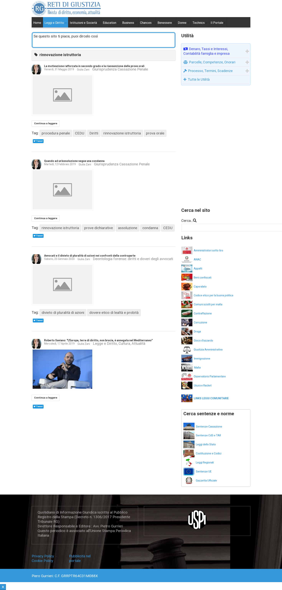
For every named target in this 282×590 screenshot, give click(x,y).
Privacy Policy (44, 556)
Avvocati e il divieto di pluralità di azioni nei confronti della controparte (89, 256)
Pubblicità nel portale (80, 558)
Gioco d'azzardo (203, 341)
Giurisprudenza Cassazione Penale (120, 69)
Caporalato (200, 287)
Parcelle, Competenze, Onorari (212, 62)
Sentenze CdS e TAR (208, 435)
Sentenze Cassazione (209, 427)
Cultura (124, 343)
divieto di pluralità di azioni (63, 312)
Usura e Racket (203, 386)
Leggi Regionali (205, 463)
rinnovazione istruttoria (122, 133)
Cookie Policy (42, 561)
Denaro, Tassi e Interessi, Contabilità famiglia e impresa (206, 51)
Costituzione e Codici (208, 454)
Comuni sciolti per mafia (208, 304)
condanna (150, 228)
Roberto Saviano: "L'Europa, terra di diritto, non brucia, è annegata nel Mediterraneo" (98, 340)
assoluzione (127, 228)
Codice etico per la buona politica (213, 295)
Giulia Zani (83, 69)
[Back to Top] (3, 587)
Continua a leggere (45, 123)
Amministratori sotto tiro (208, 251)
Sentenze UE (204, 472)
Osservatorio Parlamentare (210, 377)
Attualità (138, 343)
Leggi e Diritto (55, 23)
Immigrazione (202, 359)
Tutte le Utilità (199, 79)
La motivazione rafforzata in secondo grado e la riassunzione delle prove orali (94, 66)
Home (37, 23)
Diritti (93, 133)
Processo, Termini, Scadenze (210, 71)
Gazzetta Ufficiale (206, 481)
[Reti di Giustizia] (66, 8)
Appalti (198, 269)
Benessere (165, 23)
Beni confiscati (202, 278)
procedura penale (56, 133)
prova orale (155, 133)
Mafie (197, 368)
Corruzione (200, 323)
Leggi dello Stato (206, 444)
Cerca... (187, 220)
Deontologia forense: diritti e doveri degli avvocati (133, 259)
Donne (182, 23)
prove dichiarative (98, 228)
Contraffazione (203, 314)
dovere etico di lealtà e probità (114, 312)
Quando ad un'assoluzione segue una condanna (74, 161)
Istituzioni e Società (84, 23)
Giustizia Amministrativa (208, 350)
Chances (146, 23)
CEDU (79, 133)
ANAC (197, 260)
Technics (198, 23)
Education (110, 23)
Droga (197, 332)
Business (128, 23)
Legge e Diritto (105, 343)
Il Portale (217, 23)
